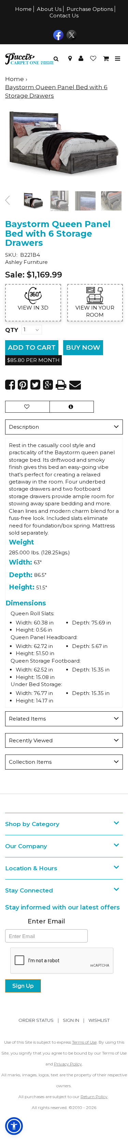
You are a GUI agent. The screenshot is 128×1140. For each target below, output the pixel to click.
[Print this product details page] (61, 385)
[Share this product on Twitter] (35, 385)
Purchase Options (90, 9)
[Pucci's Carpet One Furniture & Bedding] (29, 59)
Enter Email (46, 921)
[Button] (117, 58)
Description (24, 427)
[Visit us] (70, 58)
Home (23, 9)
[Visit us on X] (71, 34)
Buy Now (83, 347)
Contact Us (64, 15)
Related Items (27, 718)
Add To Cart (32, 347)
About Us (49, 9)
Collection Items (30, 762)
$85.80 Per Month (33, 360)
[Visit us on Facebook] (57, 34)
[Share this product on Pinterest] (23, 385)
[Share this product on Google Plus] (48, 385)
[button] (81, 58)
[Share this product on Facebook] (10, 385)
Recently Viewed (31, 740)
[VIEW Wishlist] (27, 406)
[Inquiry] (72, 406)
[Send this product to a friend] (75, 385)
